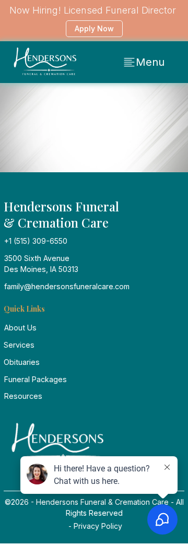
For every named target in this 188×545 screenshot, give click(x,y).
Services (19, 344)
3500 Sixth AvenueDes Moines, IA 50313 (41, 264)
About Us (20, 327)
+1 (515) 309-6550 (35, 240)
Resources (23, 396)
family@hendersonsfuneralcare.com (67, 286)
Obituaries (22, 362)
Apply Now (94, 28)
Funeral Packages (35, 379)
